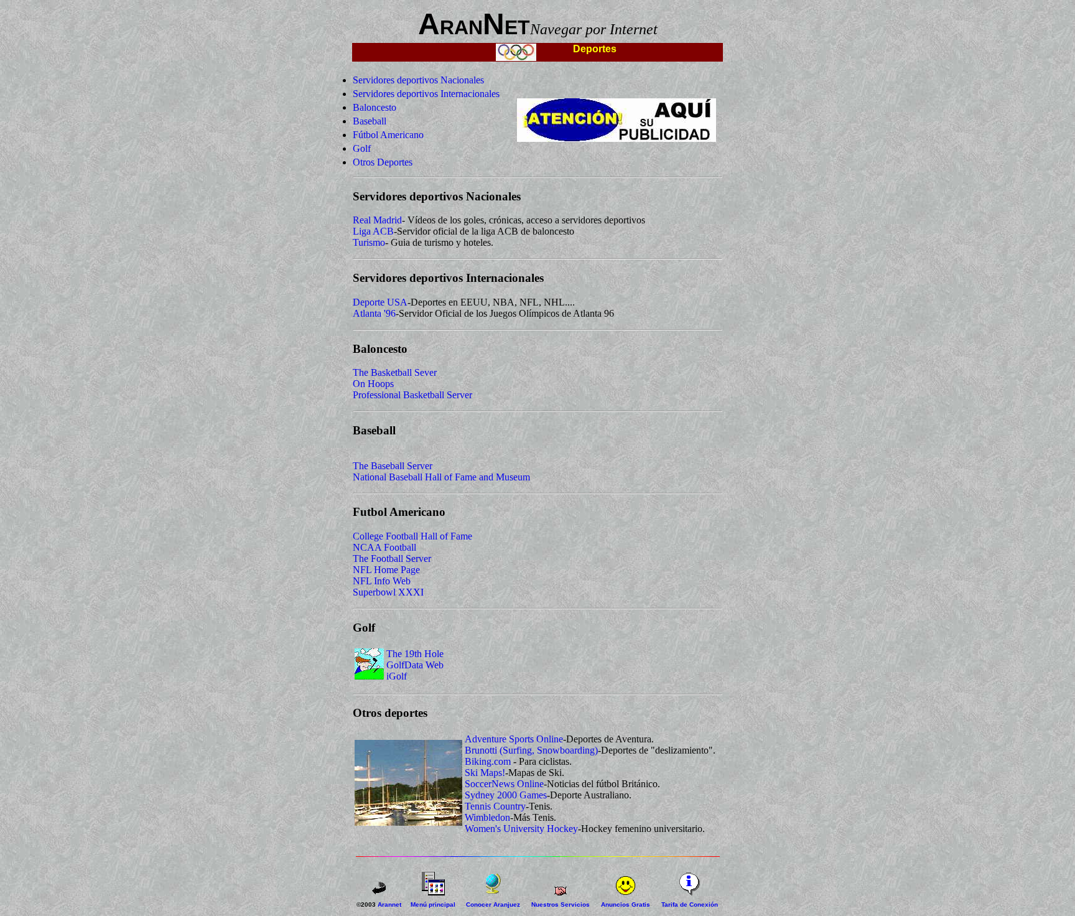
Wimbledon (487, 817)
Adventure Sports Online (514, 739)
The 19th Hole (415, 653)
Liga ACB (373, 231)
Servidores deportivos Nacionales (418, 80)
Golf (362, 148)
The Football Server (392, 558)
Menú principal (433, 904)
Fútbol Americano (388, 134)
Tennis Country (495, 806)
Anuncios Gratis (625, 904)
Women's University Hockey (521, 828)
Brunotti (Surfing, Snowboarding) (531, 750)
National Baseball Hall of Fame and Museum (441, 477)
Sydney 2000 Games (506, 795)
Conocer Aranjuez (493, 904)
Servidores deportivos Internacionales (426, 93)
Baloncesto (374, 107)
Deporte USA (380, 302)
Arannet (389, 904)
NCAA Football (384, 547)
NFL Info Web (382, 581)
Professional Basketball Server (412, 395)
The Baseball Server (392, 465)
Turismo (369, 242)
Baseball (369, 121)
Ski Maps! (485, 772)
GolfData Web (415, 665)
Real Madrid (377, 220)
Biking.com (488, 761)
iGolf (396, 676)
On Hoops (373, 383)
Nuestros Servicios (560, 904)
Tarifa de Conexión (689, 904)
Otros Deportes (382, 162)
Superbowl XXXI (388, 592)
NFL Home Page (386, 569)
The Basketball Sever (395, 372)
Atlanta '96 (374, 313)
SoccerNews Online (504, 783)
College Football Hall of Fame (412, 536)
